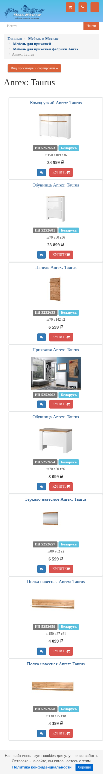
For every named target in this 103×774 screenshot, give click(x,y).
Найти (91, 26)
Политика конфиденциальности (42, 767)
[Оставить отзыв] (41, 172)
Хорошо (84, 767)
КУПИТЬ (59, 172)
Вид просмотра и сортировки (33, 68)
